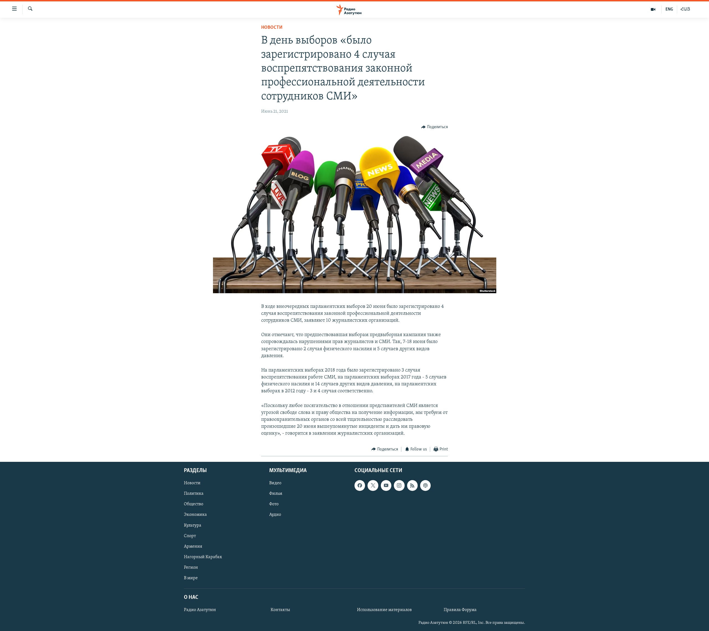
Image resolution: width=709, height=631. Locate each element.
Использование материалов (384, 610)
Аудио (275, 515)
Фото (274, 504)
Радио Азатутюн (200, 610)
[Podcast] (425, 485)
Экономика (195, 515)
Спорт (190, 536)
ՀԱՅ (685, 9)
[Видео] (653, 9)
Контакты (280, 610)
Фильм (275, 493)
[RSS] (412, 485)
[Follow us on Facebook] (359, 485)
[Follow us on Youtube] (386, 485)
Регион (191, 567)
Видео (275, 483)
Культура (192, 525)
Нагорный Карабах (203, 557)
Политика (194, 493)
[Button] (434, 127)
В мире (191, 578)
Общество (193, 504)
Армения (193, 546)
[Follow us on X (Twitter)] (373, 485)
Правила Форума (460, 610)
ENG (669, 9)
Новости (271, 27)
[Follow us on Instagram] (399, 485)
